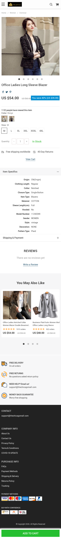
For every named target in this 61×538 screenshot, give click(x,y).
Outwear (22, 12)
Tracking (5, 485)
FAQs (3, 466)
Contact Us (6, 438)
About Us (5, 433)
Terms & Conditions (10, 448)
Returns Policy (7, 481)
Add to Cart (30, 533)
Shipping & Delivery (10, 476)
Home (3, 12)
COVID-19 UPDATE (9, 453)
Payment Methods (9, 471)
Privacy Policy (7, 443)
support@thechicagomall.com (15, 415)
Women (13, 12)
